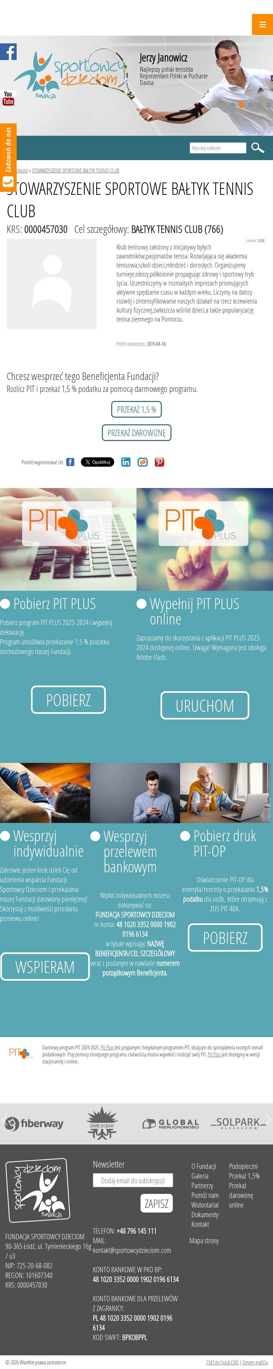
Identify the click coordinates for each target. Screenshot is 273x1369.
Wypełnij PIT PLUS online (194, 610)
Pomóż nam (205, 1195)
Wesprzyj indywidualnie (48, 843)
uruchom (204, 705)
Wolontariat (205, 1205)
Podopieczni (17, 170)
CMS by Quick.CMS (222, 1362)
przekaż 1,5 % (136, 409)
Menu (262, 24)
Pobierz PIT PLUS (54, 603)
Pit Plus (107, 1047)
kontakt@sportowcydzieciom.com (132, 1250)
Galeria (199, 1176)
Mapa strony (204, 1240)
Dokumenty (204, 1214)
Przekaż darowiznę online (241, 1195)
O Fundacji (203, 1166)
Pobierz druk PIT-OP (224, 843)
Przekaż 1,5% (244, 1176)
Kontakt (200, 1224)
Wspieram (45, 966)
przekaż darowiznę (137, 432)
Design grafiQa (255, 1362)
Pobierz (68, 700)
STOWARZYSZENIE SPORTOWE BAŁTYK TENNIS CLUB (75, 170)
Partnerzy (202, 1185)
